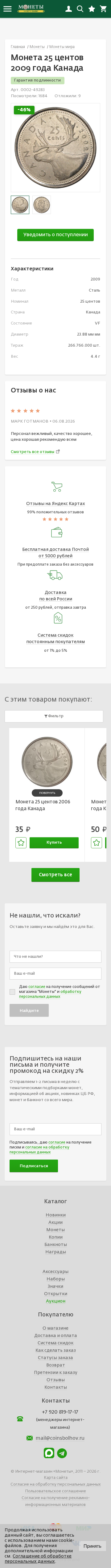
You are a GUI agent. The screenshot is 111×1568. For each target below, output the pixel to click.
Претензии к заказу (55, 1373)
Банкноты (55, 1245)
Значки (55, 1286)
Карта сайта (56, 1478)
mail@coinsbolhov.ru (60, 1438)
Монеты (55, 1230)
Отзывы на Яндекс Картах (55, 504)
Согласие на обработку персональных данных (55, 1484)
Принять (92, 1546)
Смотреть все (55, 875)
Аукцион (55, 1301)
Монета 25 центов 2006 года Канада (42, 805)
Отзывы (56, 1380)
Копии (56, 1237)
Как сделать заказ (55, 1350)
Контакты (55, 1387)
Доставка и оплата (55, 1336)
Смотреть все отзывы (32, 452)
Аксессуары (55, 1272)
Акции (55, 1222)
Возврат (55, 1365)
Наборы (56, 1279)
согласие (36, 987)
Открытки (55, 1294)
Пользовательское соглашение (55, 1491)
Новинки (56, 1215)
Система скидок (55, 1343)
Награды (55, 1252)
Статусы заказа (55, 1358)
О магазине (55, 1328)
